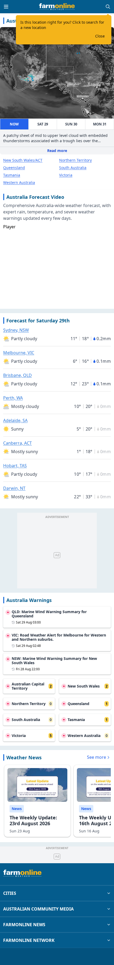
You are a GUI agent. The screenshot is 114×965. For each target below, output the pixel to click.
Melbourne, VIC (18, 353)
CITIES (9, 893)
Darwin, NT (14, 488)
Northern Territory (75, 160)
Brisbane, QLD (17, 375)
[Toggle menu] (6, 7)
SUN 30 (71, 124)
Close (100, 36)
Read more (57, 150)
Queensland (14, 167)
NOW (14, 124)
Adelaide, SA (15, 420)
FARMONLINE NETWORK (29, 940)
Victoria (65, 175)
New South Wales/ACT (22, 160)
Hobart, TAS (15, 465)
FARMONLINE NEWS (24, 925)
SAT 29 (42, 124)
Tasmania (11, 175)
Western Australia (19, 182)
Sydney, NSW (16, 330)
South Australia (72, 167)
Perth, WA (13, 398)
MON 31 (99, 124)
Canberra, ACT (17, 443)
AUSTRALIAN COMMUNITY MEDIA (38, 909)
